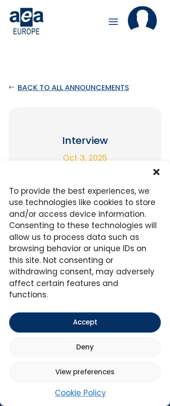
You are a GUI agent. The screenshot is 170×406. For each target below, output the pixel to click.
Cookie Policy (80, 392)
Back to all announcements (73, 87)
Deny (85, 347)
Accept (85, 322)
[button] (156, 172)
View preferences (85, 372)
